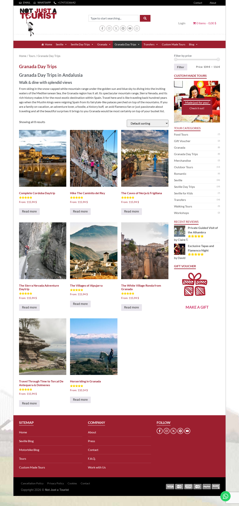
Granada (102, 44)
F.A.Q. (92, 458)
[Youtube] (130, 28)
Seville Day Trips (80, 44)
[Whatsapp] (137, 28)
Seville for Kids (183, 193)
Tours (32, 56)
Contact (198, 2)
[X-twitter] (116, 28)
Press (91, 441)
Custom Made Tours (173, 44)
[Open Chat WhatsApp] (225, 496)
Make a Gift (197, 307)
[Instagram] (109, 28)
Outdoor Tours (183, 167)
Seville (59, 44)
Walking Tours (183, 206)
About (213, 2)
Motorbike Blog (29, 449)
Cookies (72, 483)
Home (48, 44)
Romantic (180, 173)
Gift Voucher (182, 141)
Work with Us (97, 467)
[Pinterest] (123, 28)
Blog (191, 44)
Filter (180, 67)
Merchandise (182, 160)
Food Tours (181, 134)
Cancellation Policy (32, 483)
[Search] (145, 18)
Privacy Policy (55, 483)
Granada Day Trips (125, 44)
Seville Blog (26, 441)
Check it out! (197, 108)
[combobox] (113, 18)
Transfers (149, 44)
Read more (29, 211)
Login (181, 23)
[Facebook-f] (102, 28)
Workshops (181, 213)
